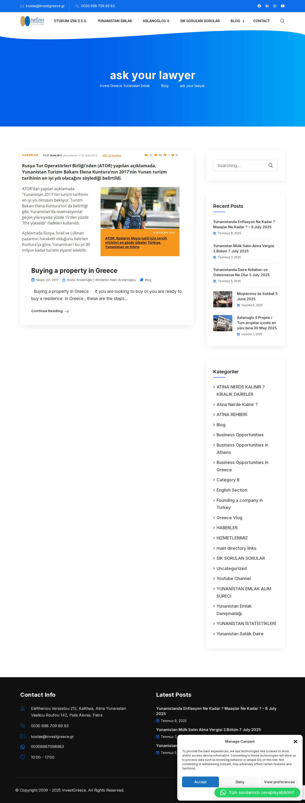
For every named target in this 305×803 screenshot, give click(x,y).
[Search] (274, 162)
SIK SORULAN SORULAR (200, 21)
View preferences (279, 782)
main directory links (236, 548)
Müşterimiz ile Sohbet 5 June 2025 (257, 296)
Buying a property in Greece (74, 270)
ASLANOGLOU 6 (156, 21)
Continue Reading (47, 311)
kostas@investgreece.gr (45, 6)
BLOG (235, 21)
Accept (200, 782)
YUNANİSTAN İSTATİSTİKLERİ (246, 623)
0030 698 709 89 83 (98, 6)
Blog (148, 280)
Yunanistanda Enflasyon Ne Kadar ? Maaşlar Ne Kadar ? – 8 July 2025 (244, 224)
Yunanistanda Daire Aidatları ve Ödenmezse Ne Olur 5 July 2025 (241, 272)
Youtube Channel (234, 578)
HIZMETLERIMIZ (232, 537)
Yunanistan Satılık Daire (240, 633)
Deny (240, 782)
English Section (232, 490)
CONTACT (261, 21)
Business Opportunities (240, 434)
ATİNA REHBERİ (232, 414)
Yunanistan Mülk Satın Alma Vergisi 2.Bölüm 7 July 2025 (243, 248)
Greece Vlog (229, 517)
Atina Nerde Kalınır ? (237, 404)
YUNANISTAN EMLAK (115, 21)
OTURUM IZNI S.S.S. (70, 21)
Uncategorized (232, 568)
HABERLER (227, 527)
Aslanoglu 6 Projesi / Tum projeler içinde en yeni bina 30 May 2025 (257, 322)
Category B (228, 479)
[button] (295, 741)
